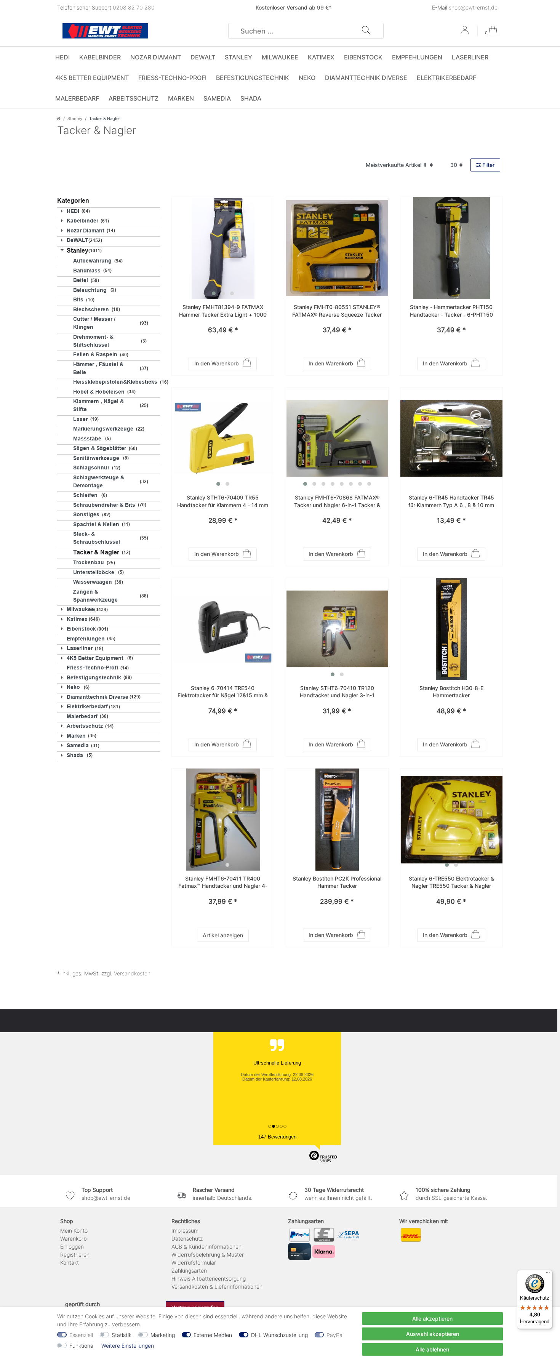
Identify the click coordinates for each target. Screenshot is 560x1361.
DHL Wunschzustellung (279, 1335)
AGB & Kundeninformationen (206, 1246)
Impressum (184, 1230)
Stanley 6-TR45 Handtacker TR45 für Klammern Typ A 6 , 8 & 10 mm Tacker (451, 501)
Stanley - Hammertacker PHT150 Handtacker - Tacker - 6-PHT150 (451, 311)
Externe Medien (213, 1335)
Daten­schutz (187, 1238)
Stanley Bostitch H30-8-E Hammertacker (451, 692)
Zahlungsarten (189, 1270)
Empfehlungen (417, 57)
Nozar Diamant (155, 57)
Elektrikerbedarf (446, 78)
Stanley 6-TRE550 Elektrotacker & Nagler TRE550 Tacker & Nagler (451, 882)
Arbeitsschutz (133, 98)
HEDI (62, 57)
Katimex (321, 57)
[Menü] (547, 1274)
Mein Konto (74, 1230)
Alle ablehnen (432, 1349)
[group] (223, 248)
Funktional (81, 1345)
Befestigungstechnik (252, 78)
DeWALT (202, 57)
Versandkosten (132, 973)
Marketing (162, 1335)
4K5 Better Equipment (92, 78)
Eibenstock (363, 57)
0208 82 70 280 (134, 7)
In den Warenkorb (216, 363)
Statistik (121, 1335)
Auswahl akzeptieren (432, 1334)
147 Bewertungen (277, 1137)
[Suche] (366, 31)
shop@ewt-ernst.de (473, 7)
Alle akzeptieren (432, 1318)
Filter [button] (488, 165)
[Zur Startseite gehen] (59, 118)
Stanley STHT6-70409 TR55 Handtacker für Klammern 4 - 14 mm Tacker (222, 501)
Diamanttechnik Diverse (366, 78)
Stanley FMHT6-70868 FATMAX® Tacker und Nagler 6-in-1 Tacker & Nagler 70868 (337, 501)
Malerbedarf (77, 98)
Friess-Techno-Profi (172, 78)
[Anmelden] (465, 33)
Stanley (238, 57)
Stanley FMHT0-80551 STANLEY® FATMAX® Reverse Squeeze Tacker (337, 311)
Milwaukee (280, 57)
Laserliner (470, 57)
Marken (181, 98)
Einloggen (72, 1246)
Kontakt (69, 1262)
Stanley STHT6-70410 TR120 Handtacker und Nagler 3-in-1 (337, 692)
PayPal (335, 1335)
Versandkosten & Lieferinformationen (216, 1286)
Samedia (217, 98)
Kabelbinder (100, 57)
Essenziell (81, 1335)
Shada (250, 98)
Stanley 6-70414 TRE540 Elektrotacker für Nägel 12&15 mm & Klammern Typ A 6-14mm (223, 692)
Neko (307, 78)
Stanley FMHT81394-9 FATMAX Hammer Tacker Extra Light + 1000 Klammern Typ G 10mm (223, 311)
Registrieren (75, 1254)
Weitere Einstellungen (127, 1345)
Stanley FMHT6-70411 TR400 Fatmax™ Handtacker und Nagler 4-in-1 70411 (222, 882)
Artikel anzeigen (223, 935)
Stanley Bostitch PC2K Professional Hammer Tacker (337, 882)
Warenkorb (73, 1238)
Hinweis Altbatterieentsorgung (208, 1278)
